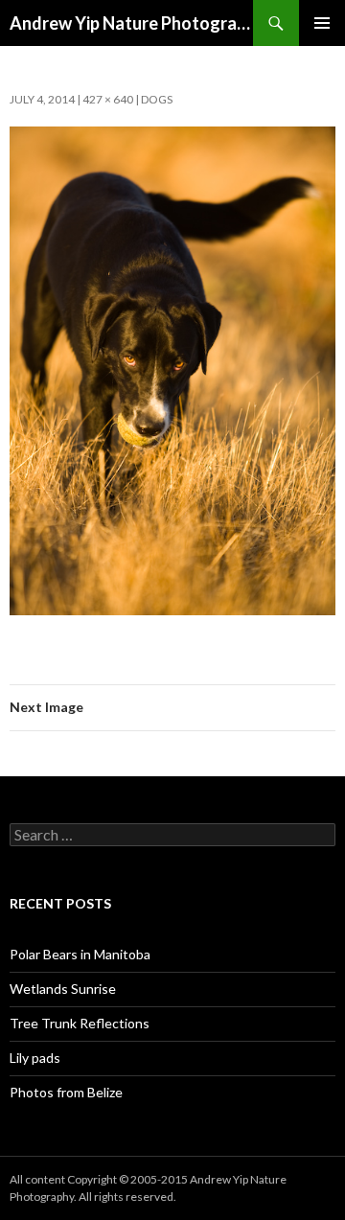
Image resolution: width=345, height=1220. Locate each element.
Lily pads (35, 1057)
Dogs (156, 99)
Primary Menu (322, 23)
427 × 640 (107, 99)
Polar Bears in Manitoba (80, 954)
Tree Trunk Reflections (80, 1023)
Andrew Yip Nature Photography (131, 23)
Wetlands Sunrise (63, 988)
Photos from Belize (66, 1092)
